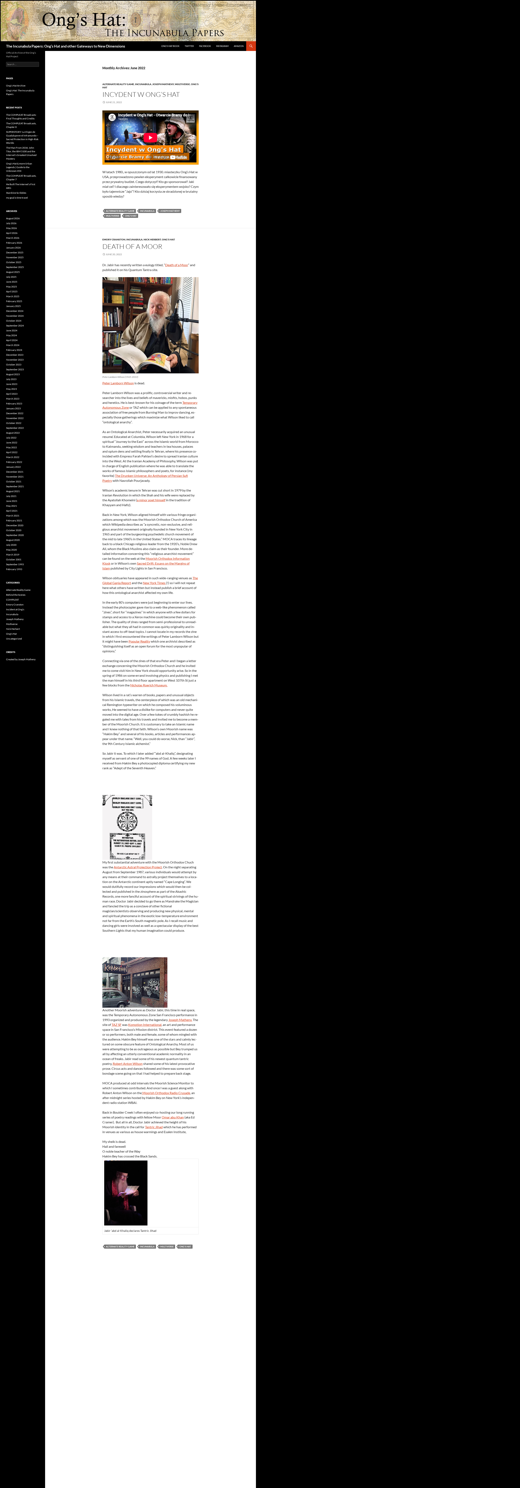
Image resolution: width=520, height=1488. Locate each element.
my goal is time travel (17, 197)
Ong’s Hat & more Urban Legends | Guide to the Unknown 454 (19, 167)
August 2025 (13, 271)
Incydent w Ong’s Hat (141, 94)
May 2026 (11, 228)
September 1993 (15, 564)
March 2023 (12, 398)
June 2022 (11, 442)
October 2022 (13, 423)
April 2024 (11, 340)
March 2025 (12, 296)
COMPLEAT (12, 599)
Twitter (189, 46)
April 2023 (11, 393)
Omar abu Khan (173, 1117)
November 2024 (15, 315)
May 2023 (11, 388)
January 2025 (13, 306)
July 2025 (11, 276)
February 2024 (14, 349)
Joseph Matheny (163, 84)
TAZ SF (116, 1025)
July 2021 (11, 496)
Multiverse (182, 84)
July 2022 (11, 437)
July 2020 (11, 544)
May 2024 (11, 335)
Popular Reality (139, 641)
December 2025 (14, 252)
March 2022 (12, 457)
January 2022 (13, 466)
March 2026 (12, 237)
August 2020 (13, 539)
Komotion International (144, 1025)
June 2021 (11, 500)
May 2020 (11, 549)
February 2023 (14, 403)
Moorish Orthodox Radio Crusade (166, 1093)
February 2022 (14, 462)
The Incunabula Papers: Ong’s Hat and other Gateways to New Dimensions (65, 46)
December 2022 (14, 413)
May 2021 (11, 505)
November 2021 (15, 476)
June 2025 (11, 281)
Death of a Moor (132, 246)
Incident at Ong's (15, 609)
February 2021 (14, 520)
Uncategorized (14, 638)
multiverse (112, 215)
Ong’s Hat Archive (15, 85)
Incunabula (143, 84)
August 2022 (13, 432)
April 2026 (11, 232)
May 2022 (11, 447)
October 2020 (13, 530)
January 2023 (13, 408)
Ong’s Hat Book (170, 46)
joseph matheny (170, 211)
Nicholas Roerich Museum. (148, 685)
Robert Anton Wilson (128, 1063)
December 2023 (14, 354)
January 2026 (13, 247)
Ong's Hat (168, 239)
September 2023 (15, 369)
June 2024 (11, 330)
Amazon (239, 46)
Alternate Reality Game (118, 84)
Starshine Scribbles (16, 192)
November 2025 (15, 257)
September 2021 (15, 486)
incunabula (147, 211)
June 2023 (11, 384)
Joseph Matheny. (180, 1020)
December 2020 (14, 525)
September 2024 (15, 325)
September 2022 (15, 427)
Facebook (205, 46)
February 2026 (14, 242)
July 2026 (11, 223)
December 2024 (14, 310)
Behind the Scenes (15, 594)
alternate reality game (120, 211)
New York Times (154, 583)
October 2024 (13, 320)
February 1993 (14, 569)
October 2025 (13, 262)
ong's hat (131, 215)
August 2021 (13, 491)
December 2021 (14, 471)
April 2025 (11, 291)
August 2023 (13, 374)
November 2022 (15, 418)
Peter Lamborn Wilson (118, 383)
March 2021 (12, 515)
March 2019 (12, 554)
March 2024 (12, 345)
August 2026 (13, 218)
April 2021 (11, 510)
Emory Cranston (113, 239)
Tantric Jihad (154, 1127)
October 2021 (13, 481)
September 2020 (15, 535)
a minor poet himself (151, 500)
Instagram (222, 46)
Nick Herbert (152, 239)
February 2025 (14, 301)
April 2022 (11, 452)
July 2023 (11, 379)
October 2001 (13, 559)
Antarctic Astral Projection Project (138, 867)
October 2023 (13, 364)
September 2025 (15, 267)
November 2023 (15, 359)
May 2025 (11, 286)
